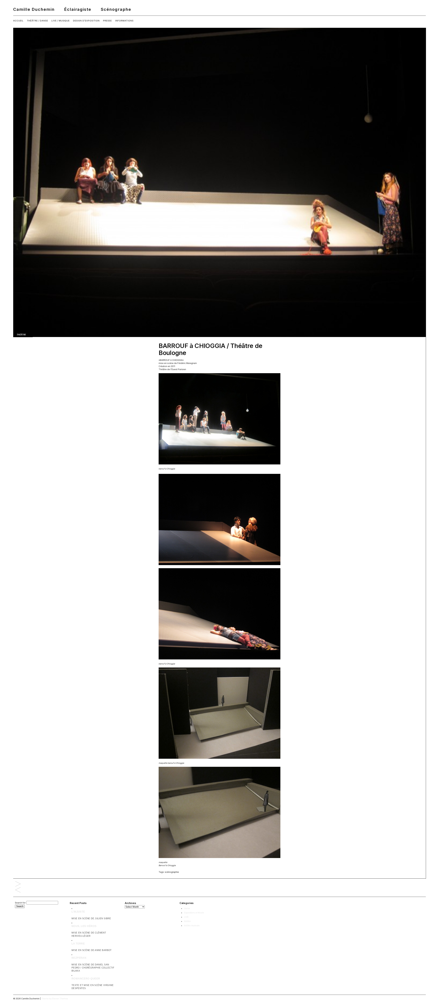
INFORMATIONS (124, 20)
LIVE (186, 917)
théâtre (21, 334)
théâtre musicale (192, 925)
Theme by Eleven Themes (54, 998)
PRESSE (107, 20)
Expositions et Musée (194, 913)
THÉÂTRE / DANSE (37, 20)
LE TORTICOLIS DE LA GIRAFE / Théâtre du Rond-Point (18, 890)
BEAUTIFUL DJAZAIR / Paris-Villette (18, 884)
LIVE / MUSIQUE (60, 20)
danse (187, 908)
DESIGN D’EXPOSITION (86, 20)
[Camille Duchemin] (219, 9)
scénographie (172, 872)
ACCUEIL (18, 20)
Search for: (20, 902)
